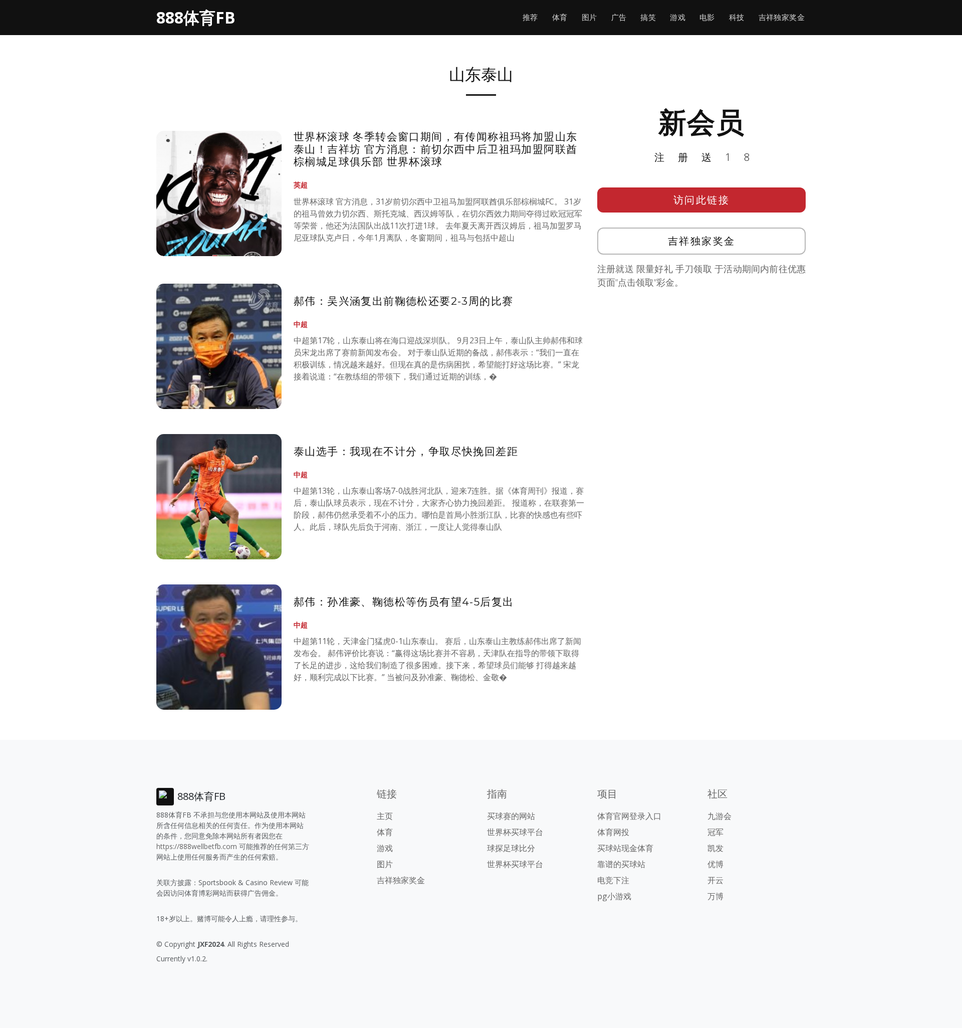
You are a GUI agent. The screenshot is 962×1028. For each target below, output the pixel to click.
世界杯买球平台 (515, 832)
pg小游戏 (614, 896)
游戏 (677, 17)
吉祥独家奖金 (782, 17)
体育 (560, 17)
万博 (715, 896)
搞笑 (648, 17)
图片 (589, 17)
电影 (707, 17)
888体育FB (195, 17)
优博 (715, 864)
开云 (715, 880)
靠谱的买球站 (621, 864)
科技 (737, 17)
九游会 (719, 815)
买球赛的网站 (511, 815)
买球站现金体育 (625, 848)
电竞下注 (613, 880)
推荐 (530, 17)
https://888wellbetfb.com (196, 846)
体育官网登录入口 (629, 815)
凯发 (715, 848)
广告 (619, 17)
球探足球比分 (511, 848)
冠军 (715, 832)
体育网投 (613, 832)
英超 (301, 184)
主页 (385, 815)
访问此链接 (701, 200)
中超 (301, 324)
